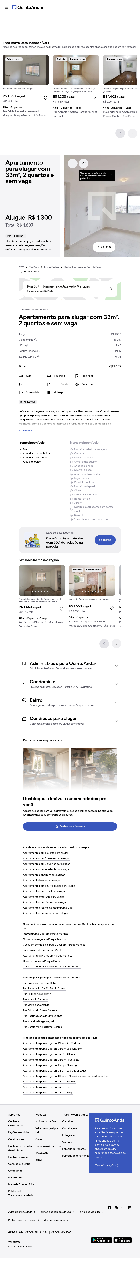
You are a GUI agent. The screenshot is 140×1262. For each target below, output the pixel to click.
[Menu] (6, 7)
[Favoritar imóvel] (83, 163)
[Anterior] (120, 133)
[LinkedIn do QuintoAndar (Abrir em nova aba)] (130, 1208)
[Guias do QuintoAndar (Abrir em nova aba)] (123, 1208)
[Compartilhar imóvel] (73, 163)
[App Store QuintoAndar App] (122, 1240)
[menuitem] (21, 267)
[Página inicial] (28, 7)
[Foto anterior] (8, 70)
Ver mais (28, 431)
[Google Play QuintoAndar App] (101, 1240)
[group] (26, 87)
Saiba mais (105, 540)
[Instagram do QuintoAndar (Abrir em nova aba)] (116, 1208)
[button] (70, 666)
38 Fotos (106, 247)
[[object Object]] (111, 174)
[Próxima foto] (42, 70)
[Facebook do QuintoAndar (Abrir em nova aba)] (109, 1208)
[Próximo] (132, 133)
